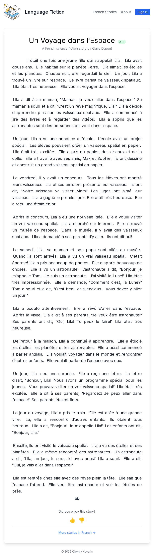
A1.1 (121, 42)
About (126, 12)
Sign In (143, 12)
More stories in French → (77, 532)
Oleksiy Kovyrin (82, 551)
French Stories (105, 12)
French (50, 48)
